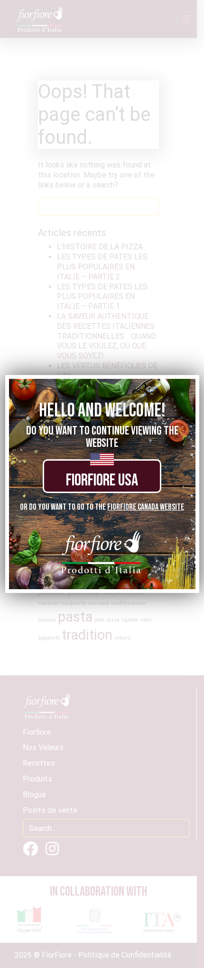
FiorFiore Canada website (145, 507)
